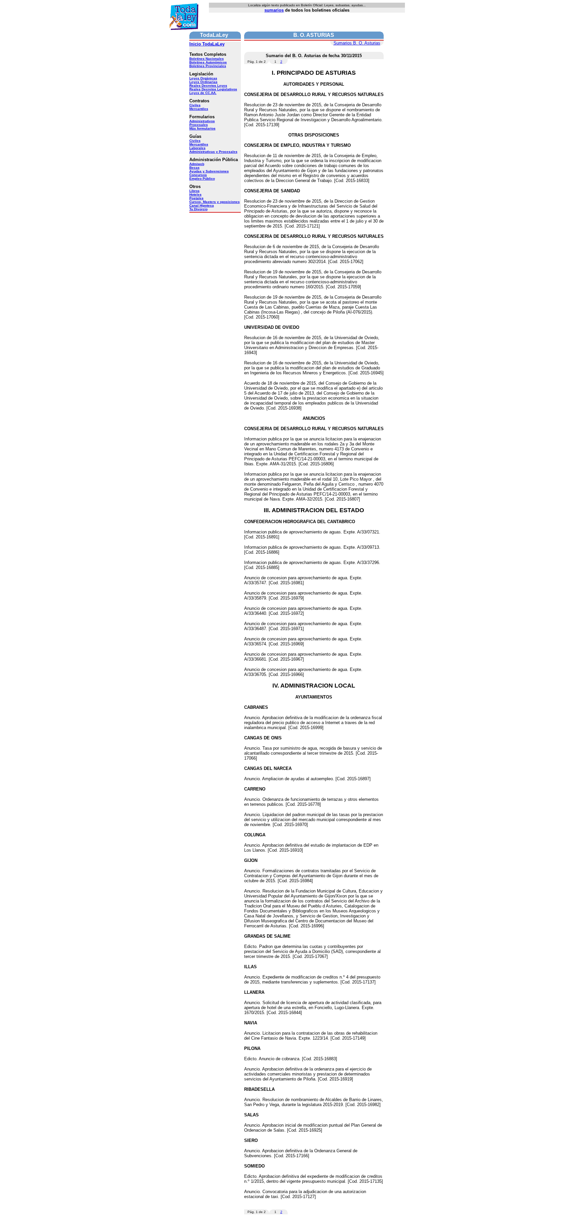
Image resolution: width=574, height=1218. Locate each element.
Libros (194, 191)
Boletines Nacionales (206, 58)
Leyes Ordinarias (203, 82)
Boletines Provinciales (207, 66)
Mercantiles (198, 109)
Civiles (195, 105)
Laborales (197, 148)
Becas (194, 167)
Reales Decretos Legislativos (213, 89)
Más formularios (202, 128)
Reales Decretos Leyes (208, 85)
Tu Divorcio (198, 209)
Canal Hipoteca (201, 205)
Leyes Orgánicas (203, 78)
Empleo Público (202, 178)
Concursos (198, 175)
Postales (196, 198)
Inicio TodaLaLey (207, 44)
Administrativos (202, 121)
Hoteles (195, 194)
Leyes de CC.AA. (203, 93)
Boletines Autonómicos (208, 62)
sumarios (274, 10)
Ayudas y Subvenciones (209, 171)
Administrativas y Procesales (213, 151)
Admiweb (196, 164)
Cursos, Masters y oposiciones (214, 202)
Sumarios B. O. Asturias (357, 43)
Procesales (198, 125)
